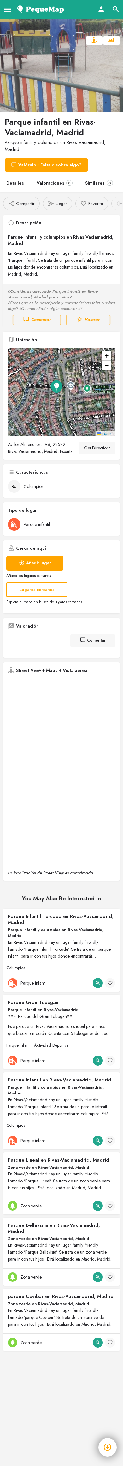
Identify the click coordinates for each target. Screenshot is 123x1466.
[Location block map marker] (56, 386)
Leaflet (107, 433)
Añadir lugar (38, 563)
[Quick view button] (98, 983)
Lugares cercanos (37, 589)
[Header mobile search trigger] (116, 9)
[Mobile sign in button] (101, 9)
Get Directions (97, 448)
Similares (98, 183)
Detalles (15, 183)
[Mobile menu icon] (7, 9)
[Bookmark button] (110, 983)
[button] (61, 392)
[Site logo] (41, 9)
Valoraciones (54, 183)
